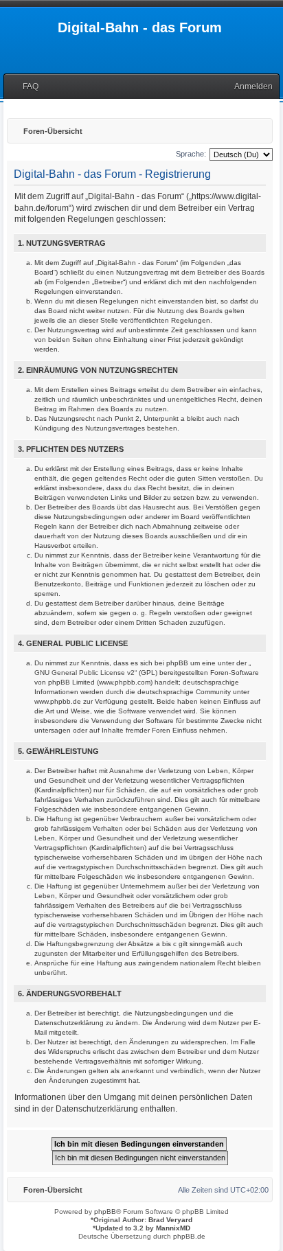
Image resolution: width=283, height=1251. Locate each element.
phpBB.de (189, 1236)
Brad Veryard (170, 1220)
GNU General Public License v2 (84, 672)
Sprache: (191, 154)
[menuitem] (24, 87)
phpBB (105, 1211)
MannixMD (173, 1228)
